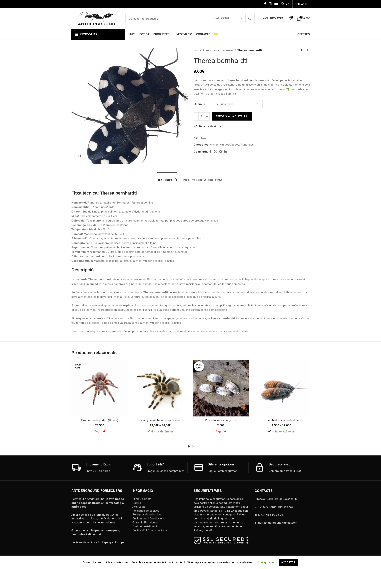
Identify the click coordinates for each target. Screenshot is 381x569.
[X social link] (215, 151)
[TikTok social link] (287, 4)
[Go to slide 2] (193, 446)
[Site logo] (96, 18)
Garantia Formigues (145, 522)
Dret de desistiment (144, 526)
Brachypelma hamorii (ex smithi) (160, 420)
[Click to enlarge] (79, 156)
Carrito (136, 502)
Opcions (199, 104)
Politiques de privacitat (146, 514)
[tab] (167, 178)
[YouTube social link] (276, 4)
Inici (196, 50)
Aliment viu (217, 144)
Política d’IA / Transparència (150, 530)
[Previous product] (297, 50)
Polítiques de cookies (145, 510)
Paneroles (227, 50)
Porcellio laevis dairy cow (221, 420)
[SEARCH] (250, 18)
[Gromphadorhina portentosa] (281, 388)
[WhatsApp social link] (282, 4)
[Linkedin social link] (225, 151)
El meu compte (141, 498)
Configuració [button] (265, 562)
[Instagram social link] (270, 4)
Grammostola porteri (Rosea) (99, 420)
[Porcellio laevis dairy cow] (221, 388)
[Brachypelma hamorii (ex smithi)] (160, 388)
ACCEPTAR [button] (288, 562)
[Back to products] (302, 50)
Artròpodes (210, 50)
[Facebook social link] (265, 4)
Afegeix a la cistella (232, 116)
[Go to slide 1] (189, 446)
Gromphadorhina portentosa (281, 420)
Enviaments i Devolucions (148, 518)
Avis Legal (138, 506)
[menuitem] (217, 34)
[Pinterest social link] (220, 151)
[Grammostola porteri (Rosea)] (99, 388)
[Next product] (307, 50)
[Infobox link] (98, 467)
